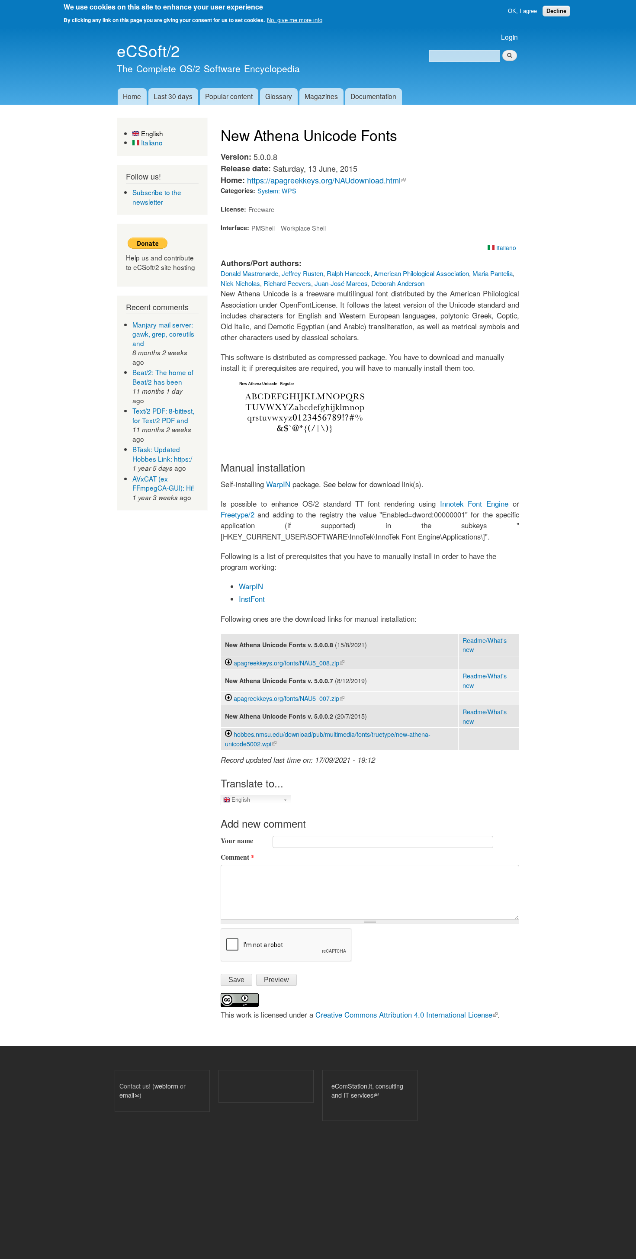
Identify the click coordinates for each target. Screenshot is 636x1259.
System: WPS (276, 190)
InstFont (252, 599)
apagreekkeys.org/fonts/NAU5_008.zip (289, 662)
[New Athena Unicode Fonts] (305, 444)
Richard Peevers (287, 283)
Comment (237, 857)
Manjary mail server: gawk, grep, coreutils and (163, 334)
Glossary (278, 96)
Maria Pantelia (492, 273)
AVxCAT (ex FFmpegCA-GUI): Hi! (163, 483)
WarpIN (277, 484)
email (129, 1094)
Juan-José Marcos (341, 283)
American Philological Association (421, 273)
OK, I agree (522, 11)
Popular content (229, 96)
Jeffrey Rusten (302, 273)
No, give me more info (294, 20)
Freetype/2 (237, 514)
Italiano (151, 142)
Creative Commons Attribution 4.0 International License (406, 1014)
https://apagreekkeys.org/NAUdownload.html (326, 180)
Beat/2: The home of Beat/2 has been (162, 376)
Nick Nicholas (240, 283)
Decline (556, 11)
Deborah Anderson (397, 283)
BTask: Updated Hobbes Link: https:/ (162, 453)
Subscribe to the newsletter (156, 196)
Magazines (321, 96)
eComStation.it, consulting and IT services (367, 1090)
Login (509, 37)
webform (166, 1085)
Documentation (373, 96)
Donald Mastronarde (249, 273)
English (151, 133)
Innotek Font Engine (474, 503)
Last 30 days (173, 96)
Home (132, 96)
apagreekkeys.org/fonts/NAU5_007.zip (289, 698)
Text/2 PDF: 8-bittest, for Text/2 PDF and (163, 415)
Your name (237, 840)
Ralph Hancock (348, 273)
